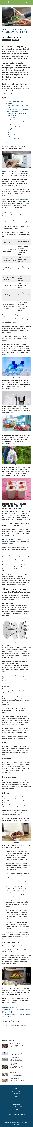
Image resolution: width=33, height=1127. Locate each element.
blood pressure (18, 569)
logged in (12, 1025)
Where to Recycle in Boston (17, 1114)
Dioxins (12, 125)
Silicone (10, 137)
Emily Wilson (5, 37)
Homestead (16, 1104)
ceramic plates (24, 955)
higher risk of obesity (8, 541)
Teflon (18, 814)
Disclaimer (16, 1093)
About (16, 1088)
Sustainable (15, 39)
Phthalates (13, 117)
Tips (16, 1109)
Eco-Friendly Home (16, 1106)
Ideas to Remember (11, 143)
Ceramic (10, 133)
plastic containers (20, 173)
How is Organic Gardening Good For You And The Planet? (16, 1068)
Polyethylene (12, 249)
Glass (10, 131)
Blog (3, 39)
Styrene (12, 119)
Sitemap (16, 1096)
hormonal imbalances (17, 531)
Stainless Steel (12, 135)
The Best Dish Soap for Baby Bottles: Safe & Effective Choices (17, 1047)
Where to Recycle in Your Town (16, 1117)
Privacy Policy (16, 1091)
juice (6, 384)
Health (8, 39)
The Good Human (9, 4)
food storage (24, 199)
